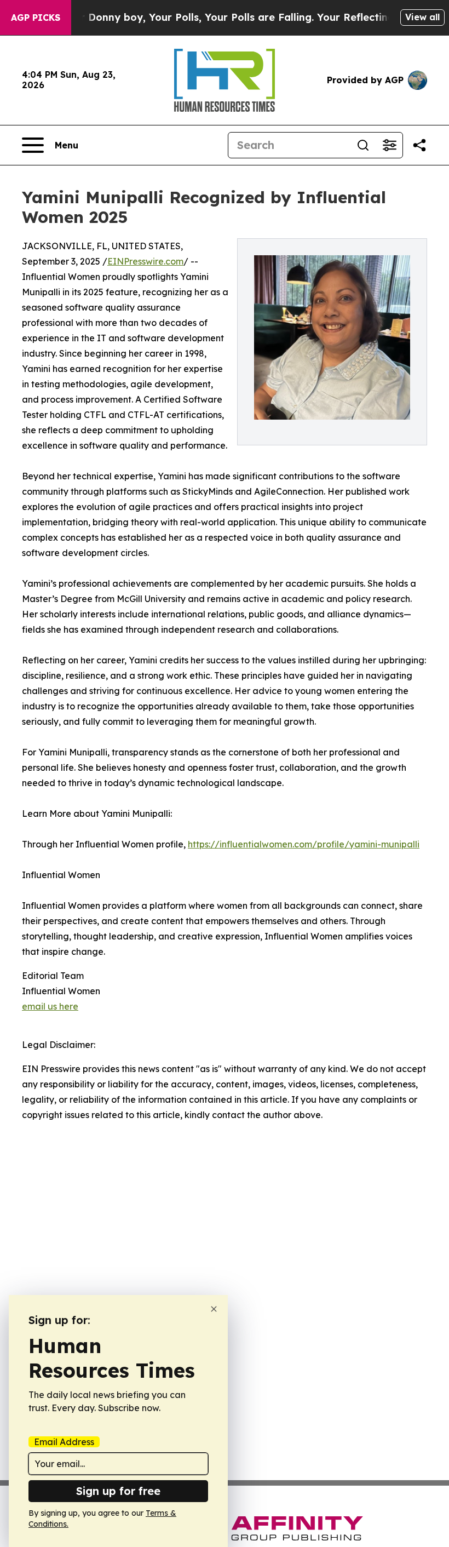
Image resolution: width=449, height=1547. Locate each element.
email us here (50, 1006)
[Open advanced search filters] (389, 145)
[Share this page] (419, 145)
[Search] (363, 145)
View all (422, 17)
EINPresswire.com (145, 261)
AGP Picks (35, 17)
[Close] (214, 1309)
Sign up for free (118, 1491)
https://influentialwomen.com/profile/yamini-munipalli (303, 844)
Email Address (64, 1441)
